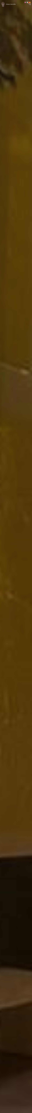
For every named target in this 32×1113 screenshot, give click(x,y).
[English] (25, 2)
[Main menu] (29, 4)
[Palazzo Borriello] (3, 4)
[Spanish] (30, 2)
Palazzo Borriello (11, 4)
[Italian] (28, 2)
